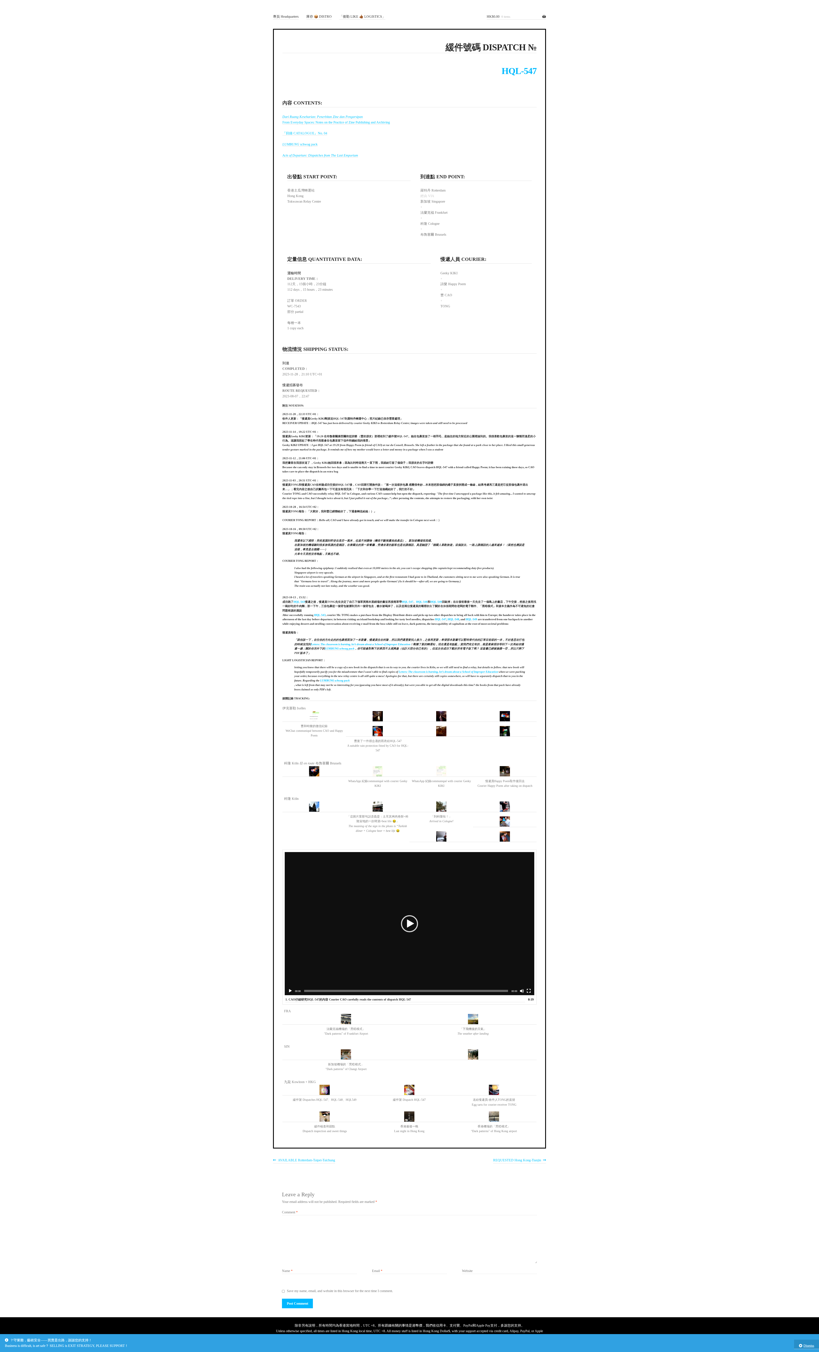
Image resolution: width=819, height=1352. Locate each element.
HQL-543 (299, 601)
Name (287, 1271)
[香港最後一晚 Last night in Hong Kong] (409, 1116)
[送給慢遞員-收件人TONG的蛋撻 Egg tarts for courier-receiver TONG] (494, 1090)
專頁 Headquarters (286, 16)
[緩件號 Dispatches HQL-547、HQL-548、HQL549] (324, 1090)
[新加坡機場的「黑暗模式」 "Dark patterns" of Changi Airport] (346, 1054)
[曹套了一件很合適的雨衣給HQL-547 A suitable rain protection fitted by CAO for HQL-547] (378, 731)
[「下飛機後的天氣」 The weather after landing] (473, 1019)
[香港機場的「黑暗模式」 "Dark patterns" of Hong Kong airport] (494, 1116)
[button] (409, 923)
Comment (290, 1212)
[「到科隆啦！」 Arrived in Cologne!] (441, 807)
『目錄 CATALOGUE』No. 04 (304, 133)
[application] (409, 923)
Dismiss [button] (808, 1346)
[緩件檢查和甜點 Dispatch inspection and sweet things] (324, 1116)
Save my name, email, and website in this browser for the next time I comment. (340, 1291)
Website (467, 1271)
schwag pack (300, 144)
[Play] (290, 991)
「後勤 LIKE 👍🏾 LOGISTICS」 (362, 16)
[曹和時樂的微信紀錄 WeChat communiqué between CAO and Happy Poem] (314, 716)
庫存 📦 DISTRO (319, 16)
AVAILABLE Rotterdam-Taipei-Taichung (306, 1160)
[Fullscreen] (529, 991)
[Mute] (522, 991)
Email (377, 1271)
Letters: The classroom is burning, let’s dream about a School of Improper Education (360, 644)
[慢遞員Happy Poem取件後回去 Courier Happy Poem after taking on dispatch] (505, 771)
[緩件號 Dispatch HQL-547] (409, 1090)
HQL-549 (436, 601)
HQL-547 (519, 71)
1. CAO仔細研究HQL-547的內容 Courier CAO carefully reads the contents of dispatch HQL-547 (348, 999)
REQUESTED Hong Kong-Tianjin (517, 1160)
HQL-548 (422, 601)
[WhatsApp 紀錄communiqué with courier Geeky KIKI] (378, 771)
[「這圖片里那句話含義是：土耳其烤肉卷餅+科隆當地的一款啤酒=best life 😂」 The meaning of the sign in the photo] (378, 807)
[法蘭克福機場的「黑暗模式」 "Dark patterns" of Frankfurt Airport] (346, 1019)
